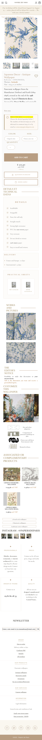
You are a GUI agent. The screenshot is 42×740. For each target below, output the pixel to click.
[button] (6, 3)
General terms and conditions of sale (21, 709)
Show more (7, 111)
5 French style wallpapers (19, 519)
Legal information (21, 704)
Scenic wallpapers (17, 17)
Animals (14, 82)
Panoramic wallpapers (21, 668)
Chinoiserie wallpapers (19, 523)
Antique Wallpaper (28, 17)
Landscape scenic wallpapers (19, 526)
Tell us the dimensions (12, 381)
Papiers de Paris (6, 17)
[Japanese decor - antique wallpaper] (21, 339)
